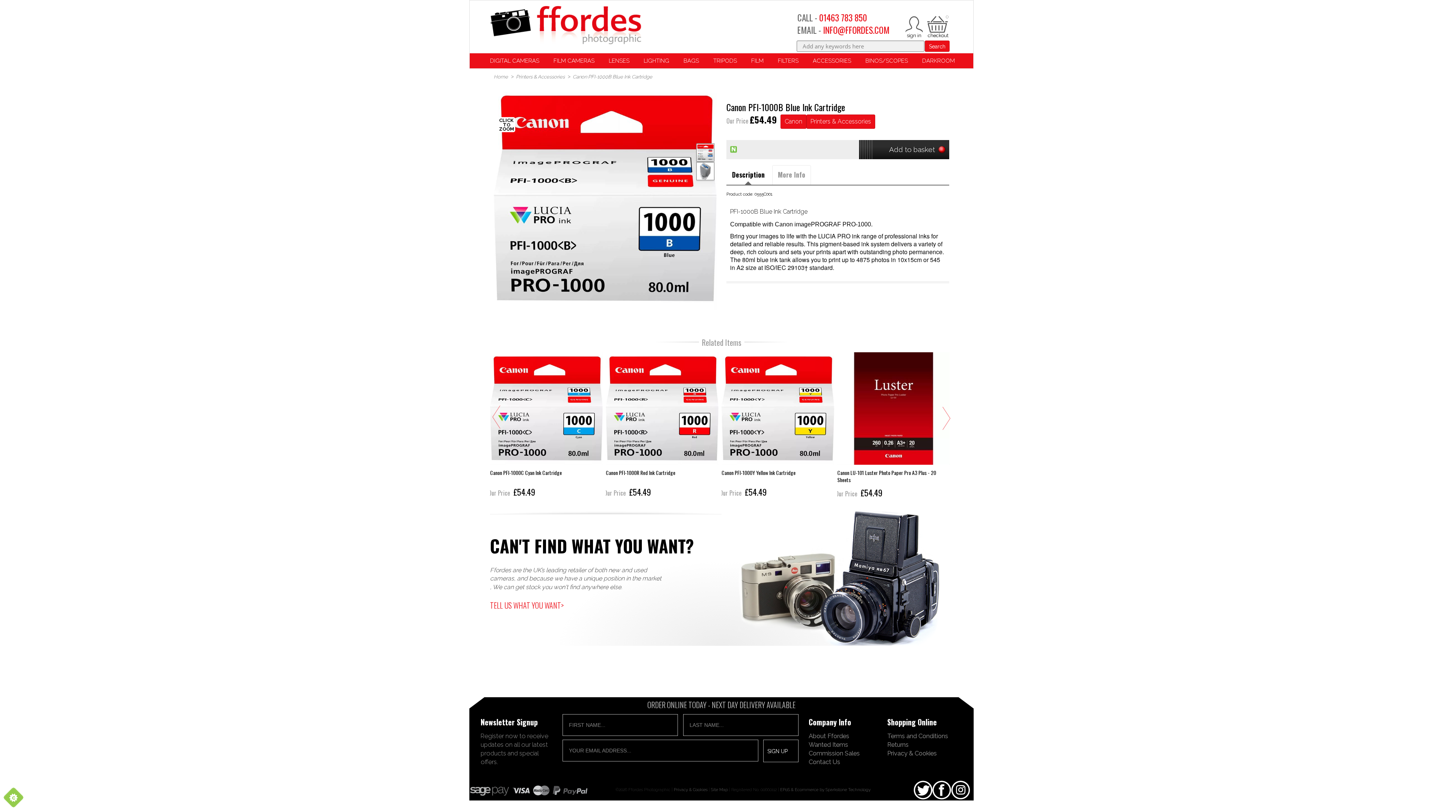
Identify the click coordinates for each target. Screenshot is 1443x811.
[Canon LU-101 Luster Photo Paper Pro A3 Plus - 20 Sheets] (893, 426)
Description (748, 174)
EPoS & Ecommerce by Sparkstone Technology (825, 789)
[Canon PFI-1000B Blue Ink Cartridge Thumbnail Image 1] (705, 171)
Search (937, 47)
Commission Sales (834, 753)
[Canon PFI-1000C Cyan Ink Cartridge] (546, 425)
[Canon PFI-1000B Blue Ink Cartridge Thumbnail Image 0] (605, 198)
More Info (791, 174)
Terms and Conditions (917, 736)
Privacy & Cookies (912, 753)
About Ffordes (829, 736)
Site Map (719, 789)
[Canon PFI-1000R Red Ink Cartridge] (662, 425)
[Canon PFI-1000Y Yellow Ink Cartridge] (778, 425)
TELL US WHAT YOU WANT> (527, 605)
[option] (605, 198)
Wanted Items (828, 744)
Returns (898, 744)
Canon (793, 121)
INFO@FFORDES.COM (856, 30)
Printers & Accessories (841, 121)
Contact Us (824, 762)
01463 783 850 (843, 17)
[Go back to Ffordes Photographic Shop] (565, 25)
